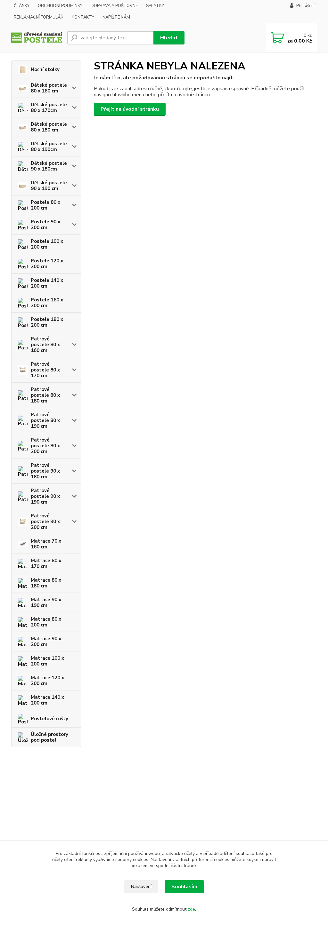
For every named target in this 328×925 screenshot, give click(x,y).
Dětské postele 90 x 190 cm (49, 185)
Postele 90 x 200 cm (45, 225)
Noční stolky (45, 69)
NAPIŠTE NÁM (116, 17)
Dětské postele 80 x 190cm (49, 146)
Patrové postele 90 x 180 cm (45, 471)
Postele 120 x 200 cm (47, 264)
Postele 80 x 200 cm (45, 205)
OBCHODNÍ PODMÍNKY (60, 6)
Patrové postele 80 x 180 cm (45, 395)
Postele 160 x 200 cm (47, 303)
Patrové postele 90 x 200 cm (45, 521)
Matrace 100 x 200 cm (47, 661)
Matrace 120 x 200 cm (47, 680)
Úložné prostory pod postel (49, 737)
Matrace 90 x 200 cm (46, 641)
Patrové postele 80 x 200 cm (45, 446)
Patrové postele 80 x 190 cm (45, 420)
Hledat (169, 37)
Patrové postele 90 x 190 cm (45, 496)
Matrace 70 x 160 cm (46, 544)
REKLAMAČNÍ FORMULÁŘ (38, 17)
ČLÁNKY (21, 6)
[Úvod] (36, 38)
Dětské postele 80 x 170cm (49, 107)
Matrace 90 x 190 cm (46, 602)
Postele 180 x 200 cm (47, 322)
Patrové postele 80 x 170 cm (45, 370)
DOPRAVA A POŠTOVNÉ (114, 6)
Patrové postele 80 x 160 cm (45, 345)
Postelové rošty (49, 718)
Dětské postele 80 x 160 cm (49, 88)
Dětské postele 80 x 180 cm (49, 127)
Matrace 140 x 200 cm (47, 700)
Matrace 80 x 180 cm (46, 583)
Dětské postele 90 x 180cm (49, 166)
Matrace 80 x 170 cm (46, 563)
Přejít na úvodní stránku (130, 109)
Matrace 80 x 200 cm (46, 622)
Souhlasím (184, 886)
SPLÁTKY (155, 6)
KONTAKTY (83, 17)
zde (191, 909)
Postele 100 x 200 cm (47, 244)
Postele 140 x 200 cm (47, 283)
